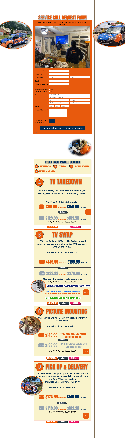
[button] (41, 206)
